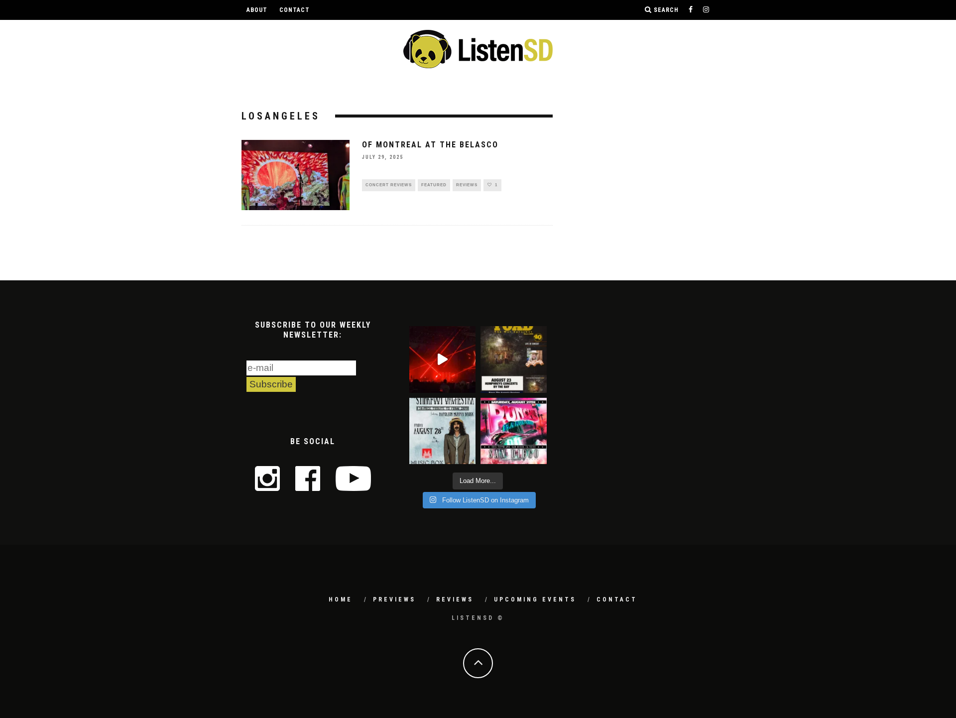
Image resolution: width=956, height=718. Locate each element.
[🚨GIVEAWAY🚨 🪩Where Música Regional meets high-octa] (513, 431)
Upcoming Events (535, 599)
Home (341, 599)
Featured (434, 185)
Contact (294, 9)
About (256, 9)
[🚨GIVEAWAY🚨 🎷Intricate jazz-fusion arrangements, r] (442, 431)
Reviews (467, 185)
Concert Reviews (388, 185)
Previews (394, 599)
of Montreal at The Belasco (430, 144)
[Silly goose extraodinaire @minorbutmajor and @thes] (442, 359)
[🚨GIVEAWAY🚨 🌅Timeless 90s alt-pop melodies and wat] (513, 359)
